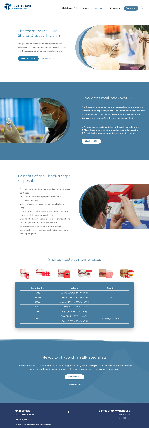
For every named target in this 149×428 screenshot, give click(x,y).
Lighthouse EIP (69, 8)
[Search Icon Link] (142, 8)
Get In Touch (28, 58)
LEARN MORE (74, 384)
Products (84, 8)
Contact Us (131, 8)
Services (99, 8)
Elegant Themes (29, 424)
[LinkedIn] (70, 412)
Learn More (48, 58)
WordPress (48, 424)
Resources (115, 8)
